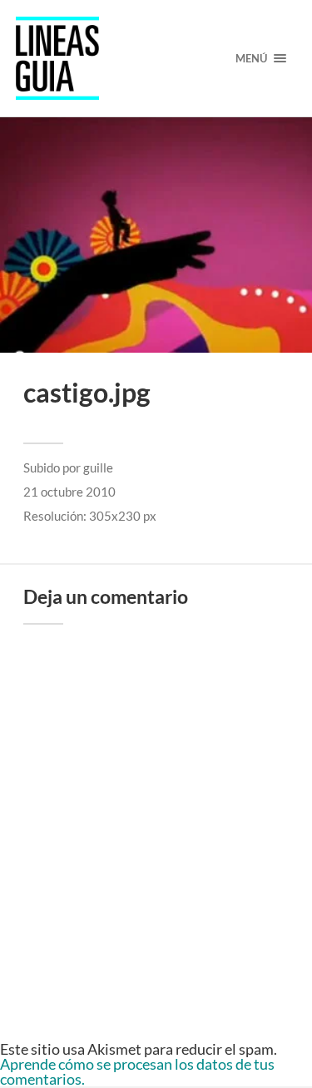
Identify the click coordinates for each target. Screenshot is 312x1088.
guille (98, 467)
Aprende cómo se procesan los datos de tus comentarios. (137, 1071)
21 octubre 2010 (69, 491)
